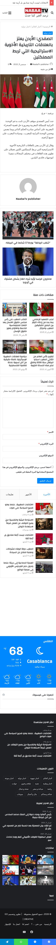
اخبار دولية (25, 26)
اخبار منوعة (9, 778)
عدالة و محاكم (46, 794)
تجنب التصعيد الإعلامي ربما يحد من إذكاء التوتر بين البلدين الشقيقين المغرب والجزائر (43, 323)
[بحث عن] (52, 13)
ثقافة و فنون (26, 783)
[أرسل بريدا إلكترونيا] (31, 64)
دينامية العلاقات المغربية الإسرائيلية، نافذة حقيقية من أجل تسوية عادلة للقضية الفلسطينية (15, 361)
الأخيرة (46, 494)
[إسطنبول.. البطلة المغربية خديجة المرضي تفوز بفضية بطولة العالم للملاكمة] (28, 870)
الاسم (50, 432)
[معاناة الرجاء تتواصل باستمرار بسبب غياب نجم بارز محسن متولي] (28, 880)
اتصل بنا (16, 924)
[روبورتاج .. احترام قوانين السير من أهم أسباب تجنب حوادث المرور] (10, 870)
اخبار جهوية (34, 778)
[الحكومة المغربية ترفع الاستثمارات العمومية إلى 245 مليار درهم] (45, 859)
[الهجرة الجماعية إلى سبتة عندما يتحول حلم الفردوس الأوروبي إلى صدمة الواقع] (44, 567)
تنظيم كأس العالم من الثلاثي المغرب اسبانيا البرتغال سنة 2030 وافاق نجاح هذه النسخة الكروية (42, 361)
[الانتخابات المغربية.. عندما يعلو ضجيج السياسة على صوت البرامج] (44, 509)
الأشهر (28, 494)
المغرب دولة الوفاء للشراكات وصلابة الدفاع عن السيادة (19, 550)
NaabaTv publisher (41, 64)
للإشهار (8, 924)
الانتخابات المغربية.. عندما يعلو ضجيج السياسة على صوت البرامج (19, 508)
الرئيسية (47, 26)
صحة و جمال (23, 789)
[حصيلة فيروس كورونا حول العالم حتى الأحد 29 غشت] (10, 859)
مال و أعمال (32, 794)
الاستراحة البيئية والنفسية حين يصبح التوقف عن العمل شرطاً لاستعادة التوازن (19, 523)
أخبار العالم (36, 26)
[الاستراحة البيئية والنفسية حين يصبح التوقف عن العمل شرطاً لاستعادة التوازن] (44, 524)
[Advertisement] (28, 608)
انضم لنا (25, 924)
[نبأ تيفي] (36, 12)
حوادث (14, 783)
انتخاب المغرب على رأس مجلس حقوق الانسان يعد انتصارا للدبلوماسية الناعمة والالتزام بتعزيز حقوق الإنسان (15, 325)
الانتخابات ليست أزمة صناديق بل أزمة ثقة (30, 2)
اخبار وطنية (47, 783)
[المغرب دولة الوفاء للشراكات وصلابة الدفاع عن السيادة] (44, 553)
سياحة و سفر (38, 789)
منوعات (20, 794)
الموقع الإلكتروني (46, 455)
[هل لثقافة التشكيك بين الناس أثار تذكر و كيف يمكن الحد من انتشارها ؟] (45, 880)
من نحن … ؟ (36, 924)
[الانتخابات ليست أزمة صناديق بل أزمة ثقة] (44, 539)
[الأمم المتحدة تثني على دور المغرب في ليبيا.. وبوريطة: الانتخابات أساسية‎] (10, 880)
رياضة (49, 789)
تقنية (37, 783)
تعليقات (9, 494)
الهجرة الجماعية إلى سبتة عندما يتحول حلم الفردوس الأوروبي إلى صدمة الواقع (18, 566)
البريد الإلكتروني (46, 443)
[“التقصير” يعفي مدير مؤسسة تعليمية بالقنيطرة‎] (45, 870)
